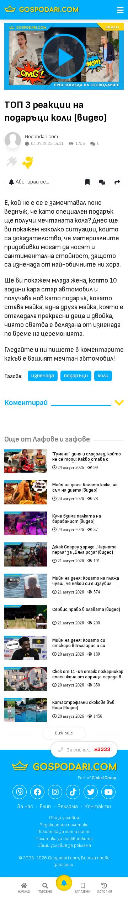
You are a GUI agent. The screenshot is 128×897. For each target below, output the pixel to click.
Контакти (98, 806)
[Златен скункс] (27, 162)
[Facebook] (37, 792)
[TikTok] (73, 792)
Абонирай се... (32, 182)
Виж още (64, 733)
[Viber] (19, 792)
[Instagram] (55, 792)
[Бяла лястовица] (10, 162)
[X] (91, 792)
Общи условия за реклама (64, 845)
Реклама (68, 806)
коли (103, 375)
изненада (42, 375)
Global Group (104, 778)
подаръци (76, 375)
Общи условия (64, 818)
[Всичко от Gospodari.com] (12, 140)
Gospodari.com (41, 136)
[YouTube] (108, 792)
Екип (45, 806)
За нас (25, 806)
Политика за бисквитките (64, 839)
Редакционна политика (64, 825)
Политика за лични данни (64, 832)
